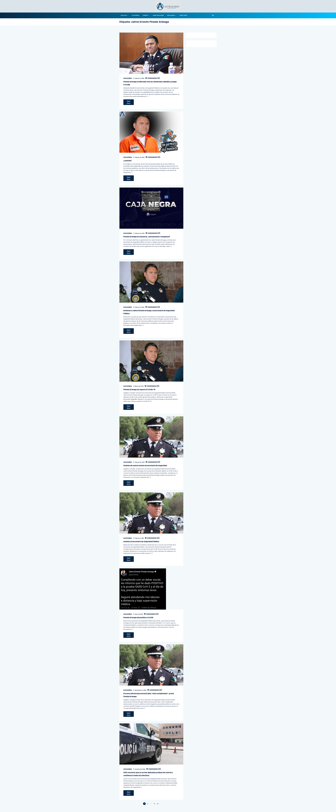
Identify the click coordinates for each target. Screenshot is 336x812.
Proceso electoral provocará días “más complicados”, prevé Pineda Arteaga (148, 694)
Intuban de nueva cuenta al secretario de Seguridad (145, 465)
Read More (128, 102)
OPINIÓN (145, 15)
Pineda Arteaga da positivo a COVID (138, 617)
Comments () (153, 78)
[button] (213, 15)
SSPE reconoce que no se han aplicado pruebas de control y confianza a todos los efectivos (148, 773)
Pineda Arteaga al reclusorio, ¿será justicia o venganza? (146, 236)
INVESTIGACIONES (158, 15)
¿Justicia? (127, 160)
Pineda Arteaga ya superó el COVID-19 (139, 389)
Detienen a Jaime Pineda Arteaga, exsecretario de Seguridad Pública (149, 312)
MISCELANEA (171, 15)
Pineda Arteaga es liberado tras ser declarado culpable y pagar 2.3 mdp (150, 83)
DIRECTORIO (183, 15)
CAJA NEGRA (135, 15)
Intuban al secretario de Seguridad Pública (141, 541)
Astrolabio (127, 78)
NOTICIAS (124, 15)
